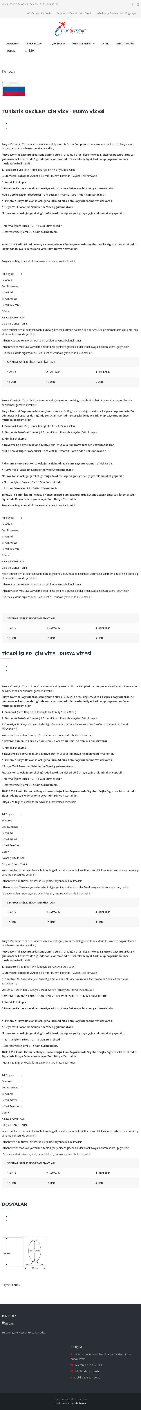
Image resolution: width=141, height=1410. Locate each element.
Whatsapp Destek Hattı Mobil (74, 13)
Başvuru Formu (11, 1285)
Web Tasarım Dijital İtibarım (70, 1403)
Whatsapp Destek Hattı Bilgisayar (117, 13)
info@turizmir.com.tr (39, 13)
